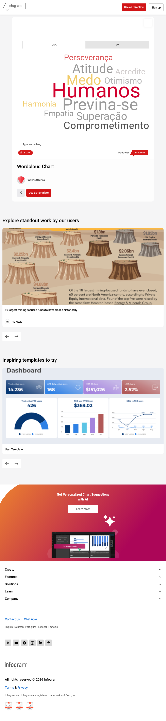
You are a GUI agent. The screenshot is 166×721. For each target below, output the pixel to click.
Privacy (22, 687)
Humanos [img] (96, 90)
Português (30, 626)
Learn (9, 591)
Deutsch (19, 626)
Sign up (156, 7)
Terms (9, 687)
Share (26, 152)
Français (53, 626)
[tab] (54, 44)
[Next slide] (16, 336)
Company (11, 599)
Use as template (134, 7)
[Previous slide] (7, 336)
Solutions (11, 584)
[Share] (21, 193)
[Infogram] (14, 7)
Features (11, 577)
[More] (148, 23)
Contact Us (12, 619)
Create (9, 569)
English (9, 626)
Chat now (30, 619)
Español (42, 626)
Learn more (83, 509)
